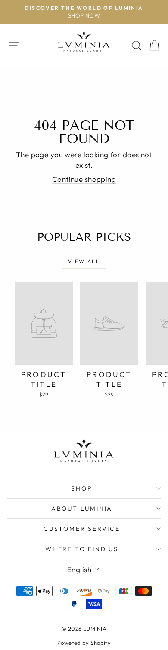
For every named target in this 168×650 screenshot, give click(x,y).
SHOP (81, 488)
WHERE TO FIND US (81, 549)
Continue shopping (84, 179)
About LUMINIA (81, 508)
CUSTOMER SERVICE (82, 529)
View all (84, 261)
